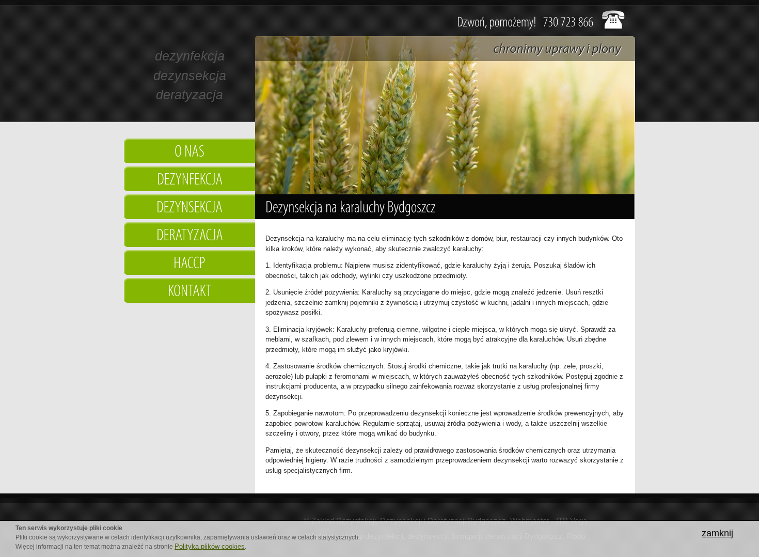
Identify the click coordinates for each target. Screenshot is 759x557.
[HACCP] (189, 264)
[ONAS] (189, 152)
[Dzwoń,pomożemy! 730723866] (525, 21)
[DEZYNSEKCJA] (189, 208)
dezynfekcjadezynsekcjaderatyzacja (189, 75)
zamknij (717, 533)
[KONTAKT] (189, 292)
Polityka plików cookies (210, 546)
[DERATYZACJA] (189, 236)
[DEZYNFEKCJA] (189, 180)
